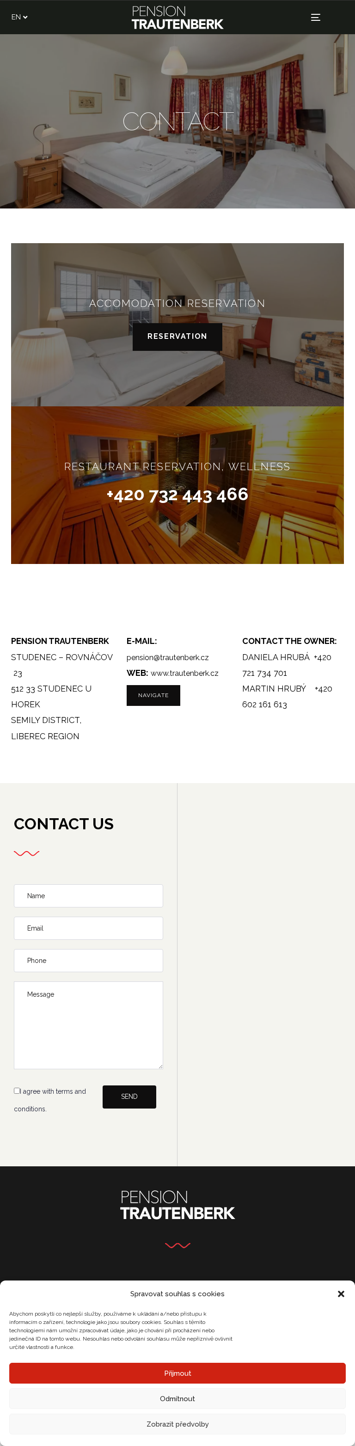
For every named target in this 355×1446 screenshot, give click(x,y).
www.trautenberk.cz (185, 673)
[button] (341, 1294)
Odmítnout (177, 1399)
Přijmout (177, 1373)
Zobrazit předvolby (178, 1424)
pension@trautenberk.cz (168, 657)
